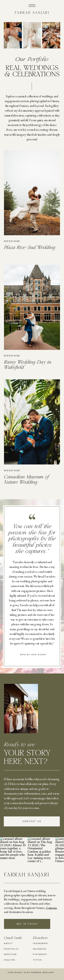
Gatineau (51, 908)
